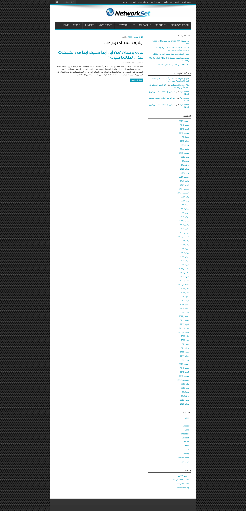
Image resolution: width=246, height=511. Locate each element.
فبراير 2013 (184, 260)
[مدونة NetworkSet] (148, 14)
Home (65, 25)
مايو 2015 (185, 161)
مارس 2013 (184, 257)
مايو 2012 (185, 296)
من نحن (124, 2)
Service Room (180, 25)
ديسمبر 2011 (184, 316)
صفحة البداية (186, 2)
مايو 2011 (185, 344)
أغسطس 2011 (183, 332)
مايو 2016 (185, 137)
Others (186, 446)
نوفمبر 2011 (184, 320)
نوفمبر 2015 (184, 149)
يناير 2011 (185, 360)
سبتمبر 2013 (184, 233)
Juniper (90, 25)
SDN (187, 450)
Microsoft (105, 25)
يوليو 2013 (185, 241)
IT (134, 25)
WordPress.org (183, 488)
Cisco (76, 25)
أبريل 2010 (185, 396)
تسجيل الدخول (183, 476)
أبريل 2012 (185, 300)
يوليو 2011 (185, 336)
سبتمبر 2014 (184, 189)
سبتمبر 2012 (184, 280)
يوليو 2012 (185, 288)
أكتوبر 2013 (184, 229)
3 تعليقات (125, 62)
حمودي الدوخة (183, 78)
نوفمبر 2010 (184, 368)
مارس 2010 (184, 400)
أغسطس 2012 (183, 284)
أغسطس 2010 (183, 380)
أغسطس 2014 (183, 193)
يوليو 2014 (185, 197)
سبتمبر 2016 (184, 133)
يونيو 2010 (185, 388)
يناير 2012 (185, 312)
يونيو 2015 (185, 157)
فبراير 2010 (184, 404)
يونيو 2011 (185, 340)
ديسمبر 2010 (184, 364)
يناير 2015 (185, 173)
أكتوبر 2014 (184, 185)
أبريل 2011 (185, 348)
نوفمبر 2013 (184, 225)
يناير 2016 (185, 145)
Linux (187, 430)
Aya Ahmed (184, 91)
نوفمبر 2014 (184, 181)
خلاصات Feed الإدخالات (180, 480)
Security (161, 25)
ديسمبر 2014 (184, 177)
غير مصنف (185, 462)
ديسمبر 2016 (184, 121)
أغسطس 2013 (183, 237)
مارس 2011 (184, 352)
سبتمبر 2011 (184, 328)
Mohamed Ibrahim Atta (180, 85)
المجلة (177, 2)
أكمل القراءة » (136, 80)
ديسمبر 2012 (184, 268)
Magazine (145, 25)
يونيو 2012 (185, 292)
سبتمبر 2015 (184, 153)
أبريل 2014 (185, 209)
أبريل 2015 (185, 165)
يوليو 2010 (185, 384)
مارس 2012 (184, 304)
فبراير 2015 (184, 169)
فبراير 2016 (184, 141)
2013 (130, 37)
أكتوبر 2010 (184, 372)
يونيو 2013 (185, 245)
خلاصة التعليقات (183, 484)
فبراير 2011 (184, 356)
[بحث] (57, 2)
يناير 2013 (185, 264)
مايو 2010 (185, 392)
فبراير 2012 (184, 308)
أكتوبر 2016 (184, 129)
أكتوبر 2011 (184, 324)
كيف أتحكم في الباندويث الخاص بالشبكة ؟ (172, 64)
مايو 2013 (185, 249)
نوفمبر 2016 (184, 125)
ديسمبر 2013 (184, 221)
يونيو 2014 (185, 201)
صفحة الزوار (155, 2)
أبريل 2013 (185, 253)
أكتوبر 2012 (184, 276)
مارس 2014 (184, 213)
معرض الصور (167, 2)
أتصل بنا (133, 2)
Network (123, 25)
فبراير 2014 (184, 217)
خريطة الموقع (143, 2)
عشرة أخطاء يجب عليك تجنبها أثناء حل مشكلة (171, 54)
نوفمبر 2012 (184, 272)
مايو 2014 (185, 205)
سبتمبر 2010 (184, 376)
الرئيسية (137, 37)
